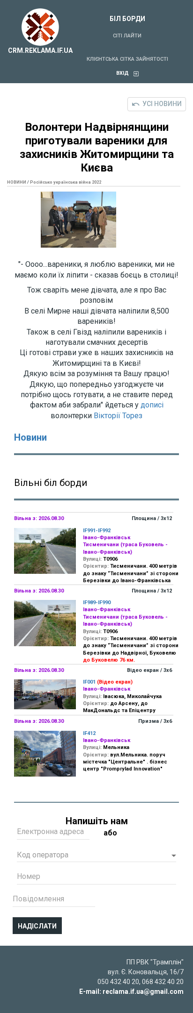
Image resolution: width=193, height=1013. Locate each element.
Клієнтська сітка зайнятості (127, 59)
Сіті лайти (127, 36)
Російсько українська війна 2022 (65, 182)
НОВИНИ (16, 182)
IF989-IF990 (97, 602)
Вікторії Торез (118, 415)
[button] (96, 856)
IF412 (89, 733)
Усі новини (162, 103)
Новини (30, 437)
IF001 (89, 682)
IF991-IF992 (97, 531)
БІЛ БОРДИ (127, 18)
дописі (152, 404)
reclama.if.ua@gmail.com (143, 991)
